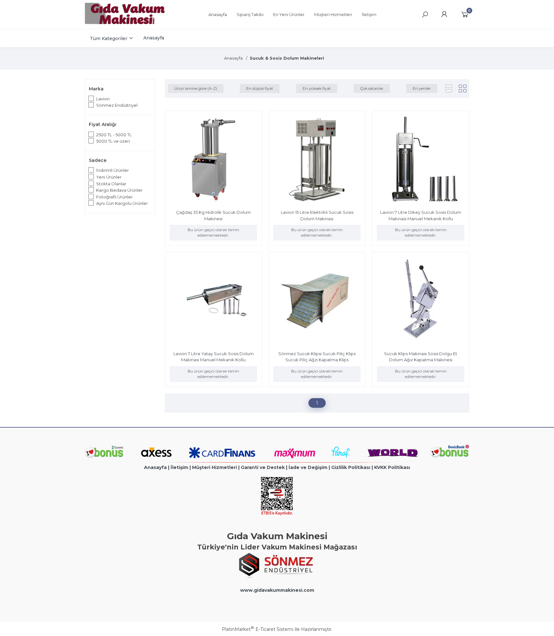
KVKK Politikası (392, 467)
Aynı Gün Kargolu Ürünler (122, 203)
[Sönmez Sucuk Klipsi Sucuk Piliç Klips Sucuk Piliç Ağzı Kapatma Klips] (316, 301)
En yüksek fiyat (317, 88)
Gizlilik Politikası (350, 467)
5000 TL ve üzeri (113, 141)
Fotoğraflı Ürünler (114, 196)
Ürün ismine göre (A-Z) (195, 88)
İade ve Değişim (308, 467)
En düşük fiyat (259, 88)
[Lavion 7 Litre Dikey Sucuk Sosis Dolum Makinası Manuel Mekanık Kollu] (420, 160)
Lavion (103, 98)
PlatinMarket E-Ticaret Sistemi (257, 629)
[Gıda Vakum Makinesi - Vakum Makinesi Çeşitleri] (125, 23)
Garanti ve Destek (263, 467)
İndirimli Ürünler (112, 170)
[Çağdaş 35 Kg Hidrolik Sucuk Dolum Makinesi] (213, 160)
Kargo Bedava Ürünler (119, 190)
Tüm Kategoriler (108, 38)
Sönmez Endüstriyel (117, 105)
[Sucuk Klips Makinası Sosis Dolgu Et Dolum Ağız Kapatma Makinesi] (420, 301)
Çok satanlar (371, 88)
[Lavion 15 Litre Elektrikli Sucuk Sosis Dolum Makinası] (316, 160)
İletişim (179, 467)
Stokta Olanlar (111, 183)
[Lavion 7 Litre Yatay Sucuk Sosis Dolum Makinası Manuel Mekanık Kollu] (213, 301)
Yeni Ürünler (109, 177)
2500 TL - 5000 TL (114, 134)
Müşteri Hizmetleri (214, 467)
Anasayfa (155, 467)
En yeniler (422, 88)
